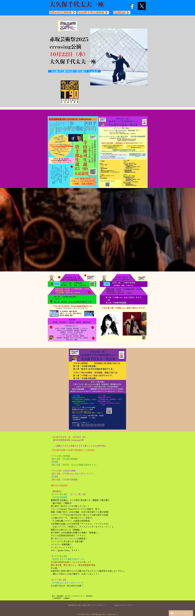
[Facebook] (129, 6)
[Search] (145, 10)
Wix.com (98, 614)
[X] (138, 6)
